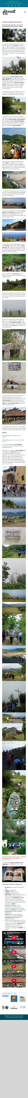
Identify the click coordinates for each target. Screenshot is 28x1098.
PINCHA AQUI (20, 864)
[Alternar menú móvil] (25, 12)
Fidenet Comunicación (17, 1017)
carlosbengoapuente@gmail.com (14, 3)
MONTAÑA (13, 993)
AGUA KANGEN (9, 464)
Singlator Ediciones (6, 859)
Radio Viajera (8, 896)
